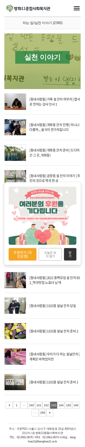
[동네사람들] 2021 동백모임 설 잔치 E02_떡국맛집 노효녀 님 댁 (54, 280)
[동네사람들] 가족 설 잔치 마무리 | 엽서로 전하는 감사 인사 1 (54, 102)
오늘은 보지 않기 (50, 254)
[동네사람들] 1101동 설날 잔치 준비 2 (53, 331)
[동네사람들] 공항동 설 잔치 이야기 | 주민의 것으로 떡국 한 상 (54, 178)
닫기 (70, 254)
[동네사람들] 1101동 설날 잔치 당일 (52, 305)
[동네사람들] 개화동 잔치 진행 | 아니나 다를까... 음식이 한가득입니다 (54, 127)
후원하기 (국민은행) (23, 254)
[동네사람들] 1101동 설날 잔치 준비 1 (53, 382)
